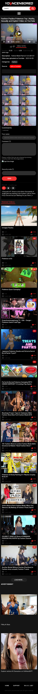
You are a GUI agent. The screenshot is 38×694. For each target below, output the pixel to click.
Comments (7, 128)
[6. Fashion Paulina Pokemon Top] (27, 101)
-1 (13, 188)
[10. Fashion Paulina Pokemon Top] (27, 121)
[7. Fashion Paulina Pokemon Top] (10, 111)
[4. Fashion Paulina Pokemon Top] (27, 90)
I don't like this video (14, 47)
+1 (8, 188)
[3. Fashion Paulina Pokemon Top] (10, 90)
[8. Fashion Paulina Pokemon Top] (27, 111)
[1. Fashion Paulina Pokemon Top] (10, 80)
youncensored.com (16, 690)
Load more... (19, 580)
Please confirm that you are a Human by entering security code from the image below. (16, 158)
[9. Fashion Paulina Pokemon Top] (10, 121)
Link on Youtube (16, 66)
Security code (7, 169)
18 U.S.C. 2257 (28, 685)
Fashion (14, 62)
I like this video (11, 47)
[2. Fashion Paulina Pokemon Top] (27, 80)
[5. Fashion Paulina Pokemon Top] (10, 101)
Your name (5, 134)
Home (7, 685)
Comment (5, 141)
